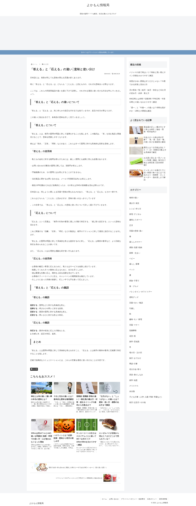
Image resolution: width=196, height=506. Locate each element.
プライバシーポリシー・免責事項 (133, 499)
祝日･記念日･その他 (137, 402)
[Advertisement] (98, 33)
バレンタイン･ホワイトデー (140, 292)
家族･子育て (134, 281)
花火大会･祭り (135, 369)
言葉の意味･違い (136, 231)
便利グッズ (133, 297)
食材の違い (133, 198)
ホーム (104, 499)
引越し (132, 308)
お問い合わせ (114, 499)
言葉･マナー (134, 325)
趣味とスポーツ (135, 220)
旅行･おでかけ (135, 358)
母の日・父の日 (135, 353)
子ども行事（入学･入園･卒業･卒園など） (146, 397)
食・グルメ (133, 286)
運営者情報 (163, 499)
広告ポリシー (152, 499)
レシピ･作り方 (135, 209)
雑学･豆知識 (134, 342)
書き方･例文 (134, 203)
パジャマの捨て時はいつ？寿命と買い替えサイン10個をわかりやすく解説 (147, 74)
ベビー (132, 259)
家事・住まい (134, 253)
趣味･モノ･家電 (135, 319)
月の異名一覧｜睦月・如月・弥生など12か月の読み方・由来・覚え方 (147, 91)
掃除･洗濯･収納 (135, 247)
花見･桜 (132, 336)
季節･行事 (133, 364)
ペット (132, 270)
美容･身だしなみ (136, 375)
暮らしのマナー (135, 242)
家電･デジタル (135, 214)
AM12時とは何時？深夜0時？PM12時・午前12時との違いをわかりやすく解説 (147, 100)
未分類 (35, 369)
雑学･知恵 (133, 380)
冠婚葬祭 (133, 330)
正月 (131, 225)
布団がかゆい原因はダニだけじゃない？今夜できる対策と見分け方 (147, 82)
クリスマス (133, 386)
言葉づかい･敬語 (136, 303)
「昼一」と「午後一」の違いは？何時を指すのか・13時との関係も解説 (147, 109)
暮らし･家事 (134, 264)
